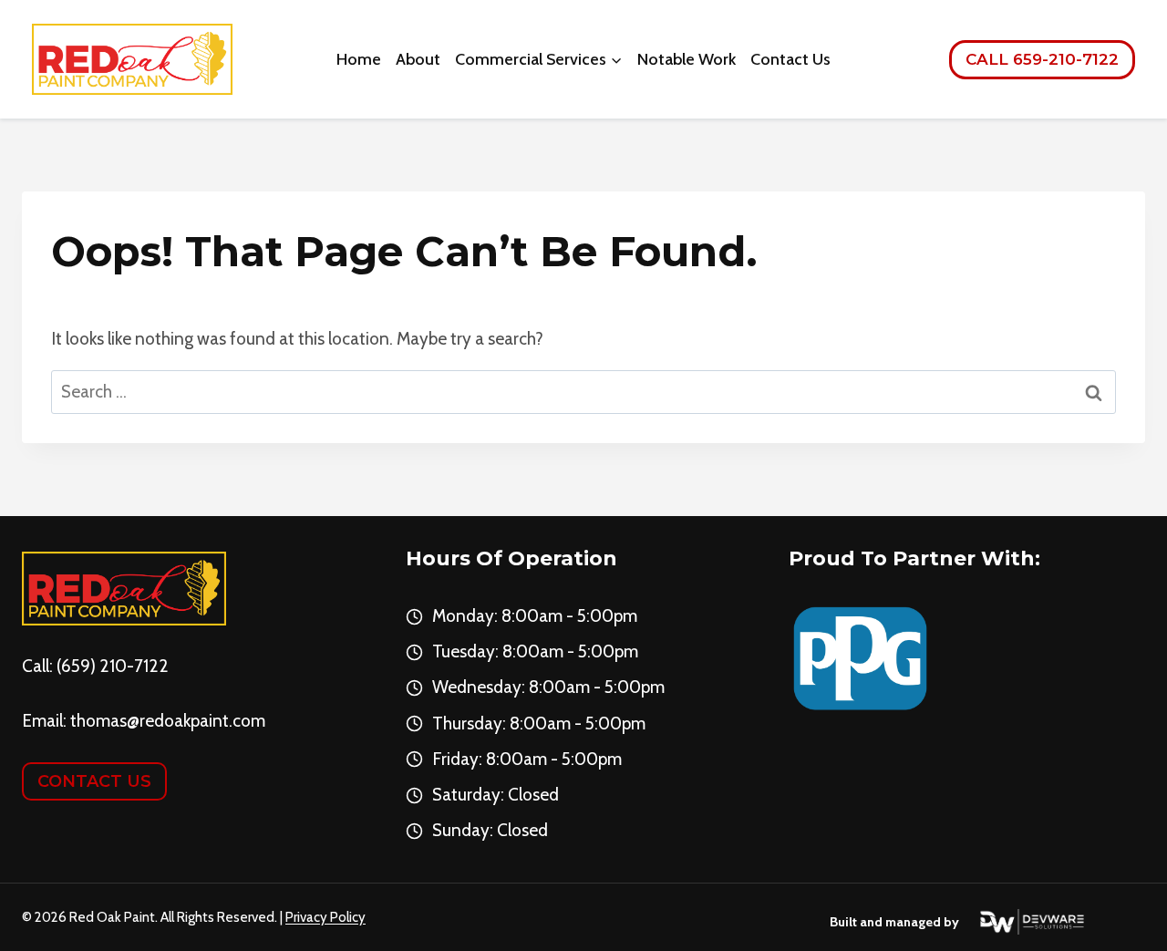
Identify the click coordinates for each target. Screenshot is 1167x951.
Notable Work (686, 59)
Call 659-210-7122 (1042, 59)
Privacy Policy (325, 917)
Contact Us (790, 59)
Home (358, 59)
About (418, 59)
